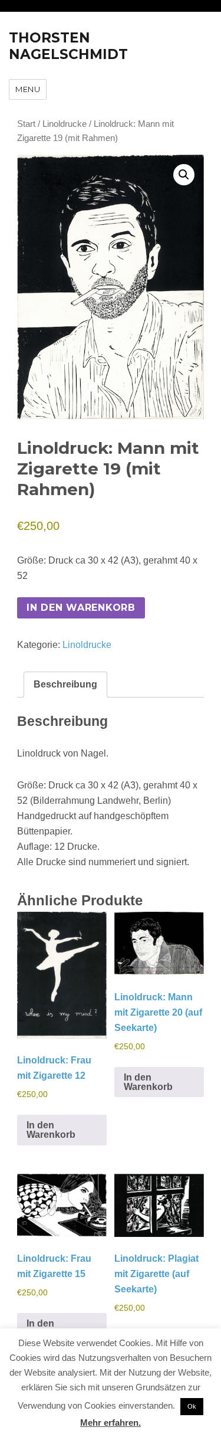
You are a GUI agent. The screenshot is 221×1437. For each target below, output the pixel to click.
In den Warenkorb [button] (51, 1130)
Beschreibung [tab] (65, 684)
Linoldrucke (64, 124)
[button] (183, 174)
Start (26, 124)
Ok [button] (191, 1406)
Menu (27, 89)
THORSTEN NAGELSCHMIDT (68, 46)
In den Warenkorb (81, 607)
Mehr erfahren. (110, 1423)
